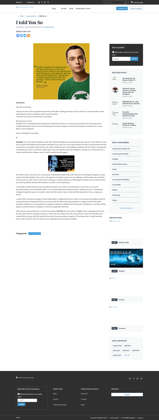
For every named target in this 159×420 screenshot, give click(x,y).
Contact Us (30, 2)
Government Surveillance (121, 179)
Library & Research (60, 405)
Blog (54, 8)
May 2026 (126, 350)
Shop (71, 8)
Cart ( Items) (138, 2)
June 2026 (116, 350)
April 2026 (135, 350)
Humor (114, 200)
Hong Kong (116, 195)
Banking (115, 159)
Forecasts (115, 174)
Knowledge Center (83, 8)
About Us (19, 2)
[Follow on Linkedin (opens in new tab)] (39, 2)
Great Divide (116, 185)
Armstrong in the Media (120, 154)
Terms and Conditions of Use (98, 418)
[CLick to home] (18, 16)
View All (126, 355)
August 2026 (117, 346)
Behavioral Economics (119, 164)
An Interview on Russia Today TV (128, 79)
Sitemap (140, 418)
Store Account (136, 8)
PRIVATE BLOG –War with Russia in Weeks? (131, 102)
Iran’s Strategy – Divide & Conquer (129, 124)
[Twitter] (21, 35)
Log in (127, 394)
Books (114, 169)
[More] (28, 35)
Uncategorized (31, 16)
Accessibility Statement (128, 418)
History (114, 190)
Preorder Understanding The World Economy (130, 114)
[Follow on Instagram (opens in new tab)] (48, 2)
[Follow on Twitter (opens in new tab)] (45, 2)
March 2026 (117, 355)
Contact (83, 399)
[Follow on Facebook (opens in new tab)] (42, 2)
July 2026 (127, 346)
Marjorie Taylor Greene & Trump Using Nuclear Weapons (129, 91)
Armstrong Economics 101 (121, 149)
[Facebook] (17, 35)
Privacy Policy (114, 418)
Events (63, 8)
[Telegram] (25, 35)
